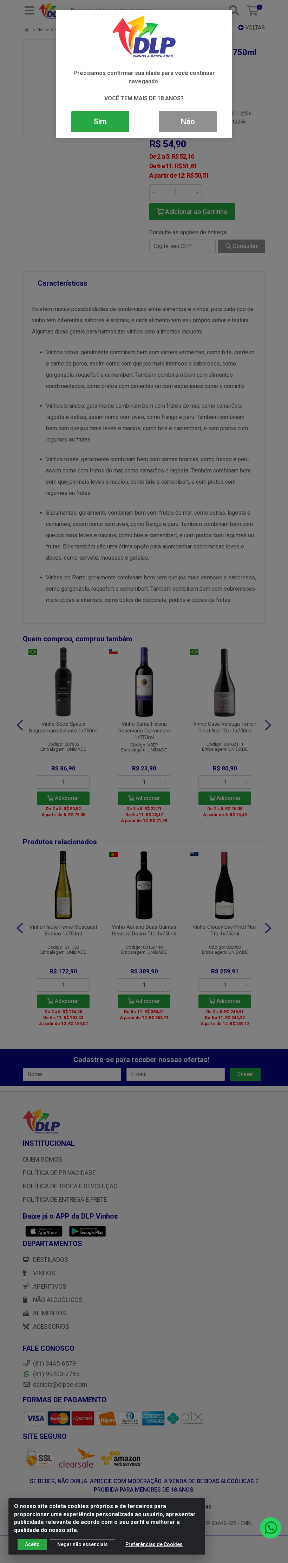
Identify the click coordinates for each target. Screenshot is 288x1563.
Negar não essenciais (82, 1544)
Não (188, 121)
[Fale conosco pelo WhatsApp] (270, 1527)
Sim (100, 121)
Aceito (32, 1544)
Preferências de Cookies (154, 1544)
